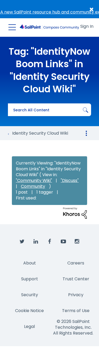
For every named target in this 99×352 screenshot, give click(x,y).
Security (29, 295)
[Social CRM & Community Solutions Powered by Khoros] (75, 213)
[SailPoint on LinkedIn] (36, 241)
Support (29, 279)
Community (33, 186)
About (29, 263)
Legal (29, 326)
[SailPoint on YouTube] (63, 241)
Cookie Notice (29, 311)
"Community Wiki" (34, 180)
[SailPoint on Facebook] (49, 241)
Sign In (86, 26)
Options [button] (86, 133)
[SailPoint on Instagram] (77, 241)
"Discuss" (70, 180)
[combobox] (49, 109)
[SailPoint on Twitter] (22, 241)
